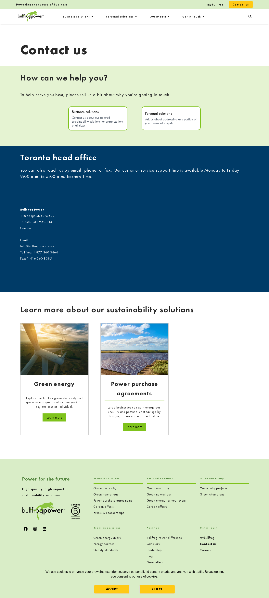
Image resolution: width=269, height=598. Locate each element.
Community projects (213, 488)
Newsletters (155, 562)
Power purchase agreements (113, 500)
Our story (153, 544)
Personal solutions (120, 16)
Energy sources (104, 544)
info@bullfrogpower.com (37, 246)
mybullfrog (215, 4)
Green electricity (105, 488)
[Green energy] (54, 349)
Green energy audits (108, 538)
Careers (205, 550)
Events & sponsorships (109, 513)
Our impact (158, 16)
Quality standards (106, 550)
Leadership (154, 550)
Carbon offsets (104, 506)
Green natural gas (106, 494)
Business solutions (76, 16)
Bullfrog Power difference (164, 538)
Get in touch (191, 16)
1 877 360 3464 (45, 252)
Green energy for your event (166, 500)
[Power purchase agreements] (135, 349)
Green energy (54, 384)
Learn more (56, 417)
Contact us (241, 4)
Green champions (212, 494)
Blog (150, 556)
